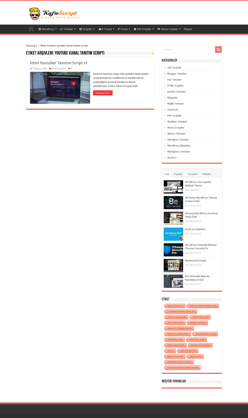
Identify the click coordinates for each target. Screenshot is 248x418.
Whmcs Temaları (176, 133)
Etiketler (207, 174)
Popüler (178, 174)
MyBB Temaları (175, 103)
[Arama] (218, 49)
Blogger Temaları (177, 73)
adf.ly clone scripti (197, 339)
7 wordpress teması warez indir (181, 311)
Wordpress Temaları (178, 151)
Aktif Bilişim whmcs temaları (179, 362)
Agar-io (170, 350)
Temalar (68, 29)
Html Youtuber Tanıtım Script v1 (59, 63)
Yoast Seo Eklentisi (195, 229)
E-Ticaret (107, 29)
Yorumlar (193, 174)
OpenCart (172, 109)
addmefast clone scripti (205, 334)
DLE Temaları (174, 79)
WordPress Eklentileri (179, 145)
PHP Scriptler (144, 29)
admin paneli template (201, 345)
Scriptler (87, 29)
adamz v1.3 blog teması (178, 334)
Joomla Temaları (176, 91)
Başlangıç (31, 45)
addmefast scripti (175, 339)
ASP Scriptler (174, 67)
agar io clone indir (175, 356)
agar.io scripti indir (188, 350)
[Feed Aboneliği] (153, 53)
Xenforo (172, 157)
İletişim (188, 29)
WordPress (48, 29)
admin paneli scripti (175, 345)
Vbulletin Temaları (177, 121)
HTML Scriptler (59, 68)
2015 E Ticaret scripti (176, 317)
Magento (172, 97)
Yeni (167, 174)
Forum (124, 29)
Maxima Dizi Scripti (195, 260)
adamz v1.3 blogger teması (179, 328)
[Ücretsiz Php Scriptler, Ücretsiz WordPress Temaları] (55, 13)
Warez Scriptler (169, 29)
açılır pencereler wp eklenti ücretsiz (183, 367)
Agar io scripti (196, 356)
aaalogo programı (198, 322)
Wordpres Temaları (178, 139)
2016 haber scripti (201, 317)
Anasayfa (31, 29)
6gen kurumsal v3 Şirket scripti (203, 306)
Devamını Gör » (102, 93)
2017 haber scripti (175, 322)
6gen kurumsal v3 (175, 306)
